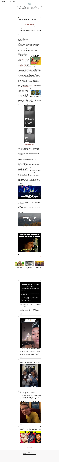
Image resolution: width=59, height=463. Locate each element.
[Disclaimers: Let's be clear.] (39, 265)
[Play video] (29, 193)
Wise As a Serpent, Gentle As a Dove (30, 5)
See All (43, 261)
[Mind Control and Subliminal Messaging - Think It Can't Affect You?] (29, 265)
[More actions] (40, 17)
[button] (35, 39)
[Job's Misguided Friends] (19, 265)
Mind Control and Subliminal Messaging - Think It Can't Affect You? (29, 269)
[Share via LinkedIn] (21, 256)
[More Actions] (40, 282)
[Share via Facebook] (18, 256)
